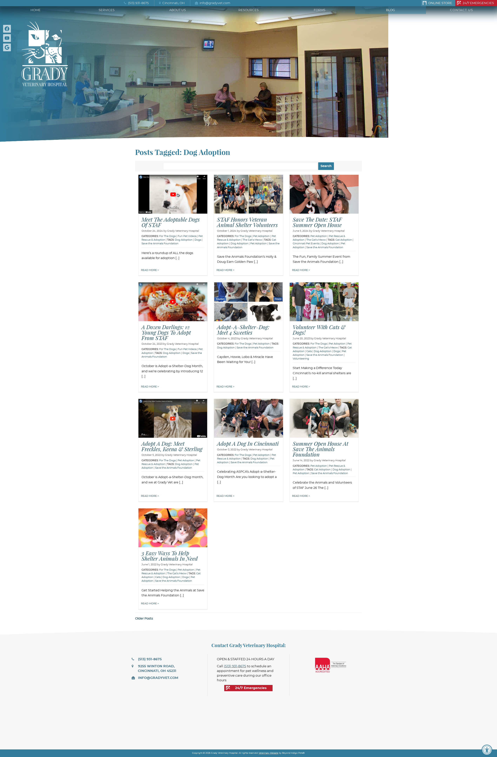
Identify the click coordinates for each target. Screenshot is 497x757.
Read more (149, 270)
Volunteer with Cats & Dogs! (319, 330)
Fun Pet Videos (187, 236)
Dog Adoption (184, 240)
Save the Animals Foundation (160, 243)
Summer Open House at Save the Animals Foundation (320, 449)
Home (35, 10)
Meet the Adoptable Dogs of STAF (171, 222)
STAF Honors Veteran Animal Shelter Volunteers (247, 222)
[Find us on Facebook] (7, 29)
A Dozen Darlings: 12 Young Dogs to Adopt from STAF (166, 332)
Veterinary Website (268, 753)
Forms (319, 10)
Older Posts (144, 618)
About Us (177, 10)
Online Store (440, 3)
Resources (248, 10)
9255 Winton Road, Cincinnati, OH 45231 (156, 669)
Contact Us (461, 10)
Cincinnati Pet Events (306, 243)
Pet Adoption (261, 236)
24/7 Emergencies (478, 3)
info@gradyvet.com (214, 3)
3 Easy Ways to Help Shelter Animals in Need (170, 556)
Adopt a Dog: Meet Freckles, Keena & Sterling (172, 446)
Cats (309, 351)
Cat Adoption (343, 240)
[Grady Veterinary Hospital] (44, 53)
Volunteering (301, 359)
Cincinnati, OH (173, 3)
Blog (390, 10)
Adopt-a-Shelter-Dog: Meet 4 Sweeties (243, 330)
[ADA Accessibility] (486, 750)
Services (107, 10)
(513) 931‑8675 (138, 3)
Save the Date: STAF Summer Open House (317, 222)
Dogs (198, 240)
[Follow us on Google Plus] (7, 47)
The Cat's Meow (252, 240)
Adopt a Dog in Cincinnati (248, 443)
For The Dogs (243, 236)
